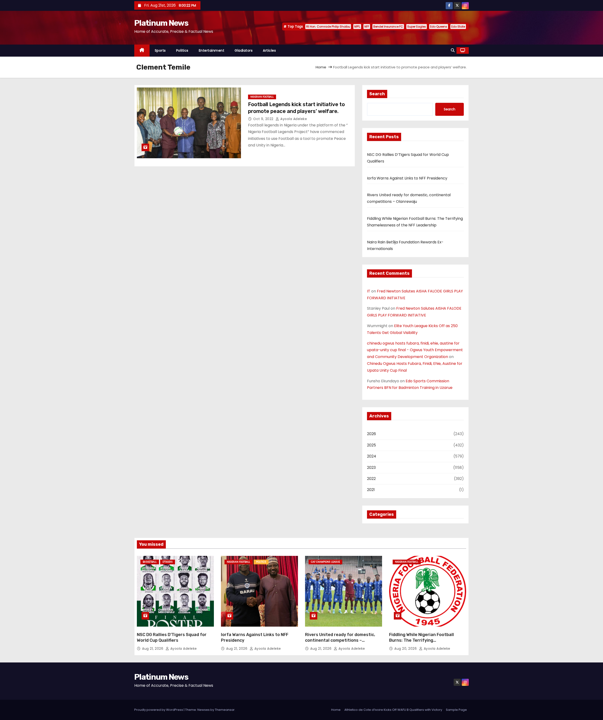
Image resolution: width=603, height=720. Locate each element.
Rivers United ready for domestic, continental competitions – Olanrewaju (340, 640)
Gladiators (244, 50)
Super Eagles (416, 27)
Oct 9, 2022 (263, 119)
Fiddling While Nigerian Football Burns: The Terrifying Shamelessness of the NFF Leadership (421, 643)
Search (377, 93)
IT (368, 291)
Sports (160, 50)
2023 (371, 467)
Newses (203, 710)
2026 (371, 434)
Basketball (150, 562)
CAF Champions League (325, 562)
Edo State (458, 27)
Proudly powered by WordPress (159, 710)
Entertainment (211, 50)
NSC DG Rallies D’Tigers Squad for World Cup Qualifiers (172, 637)
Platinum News (161, 23)
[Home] (142, 51)
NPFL (357, 27)
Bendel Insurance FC (388, 27)
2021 (371, 489)
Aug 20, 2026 (406, 648)
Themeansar (225, 710)
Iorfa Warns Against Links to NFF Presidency (407, 178)
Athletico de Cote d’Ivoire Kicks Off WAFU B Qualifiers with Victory (393, 710)
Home (321, 67)
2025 (371, 445)
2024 (371, 456)
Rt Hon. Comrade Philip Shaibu (328, 27)
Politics (182, 50)
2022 (371, 478)
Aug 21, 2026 (153, 648)
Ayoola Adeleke (293, 119)
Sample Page (456, 710)
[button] (453, 50)
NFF (366, 27)
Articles (269, 50)
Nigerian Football (262, 97)
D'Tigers (168, 562)
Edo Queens (438, 27)
